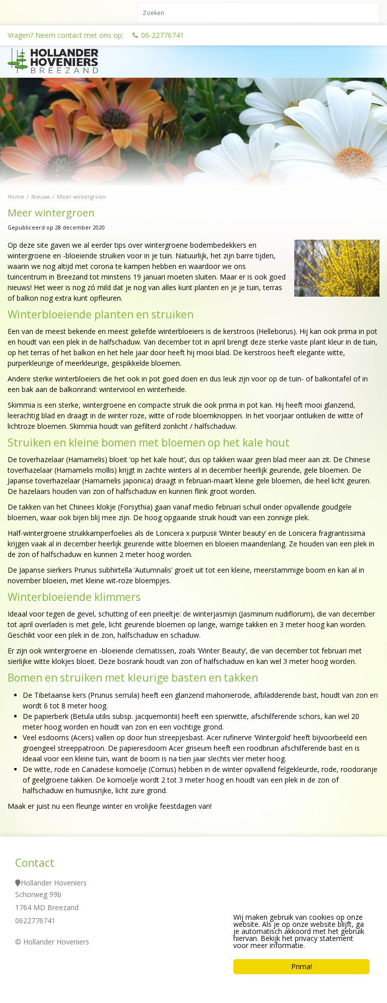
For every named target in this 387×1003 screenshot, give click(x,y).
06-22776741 (162, 35)
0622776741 (35, 920)
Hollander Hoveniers (54, 882)
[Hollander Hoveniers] (65, 60)
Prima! (301, 966)
